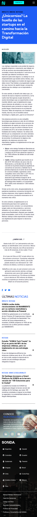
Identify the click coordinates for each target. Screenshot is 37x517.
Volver (6, 49)
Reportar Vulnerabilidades (11, 505)
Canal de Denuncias (9, 498)
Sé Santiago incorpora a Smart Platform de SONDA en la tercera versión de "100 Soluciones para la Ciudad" (16, 379)
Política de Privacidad (10, 509)
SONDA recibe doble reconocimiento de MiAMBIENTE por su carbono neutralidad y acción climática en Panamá (16, 307)
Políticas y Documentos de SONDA (14, 512)
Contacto (18, 2)
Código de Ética (8, 502)
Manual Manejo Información (12, 495)
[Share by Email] (9, 290)
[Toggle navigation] (34, 2)
